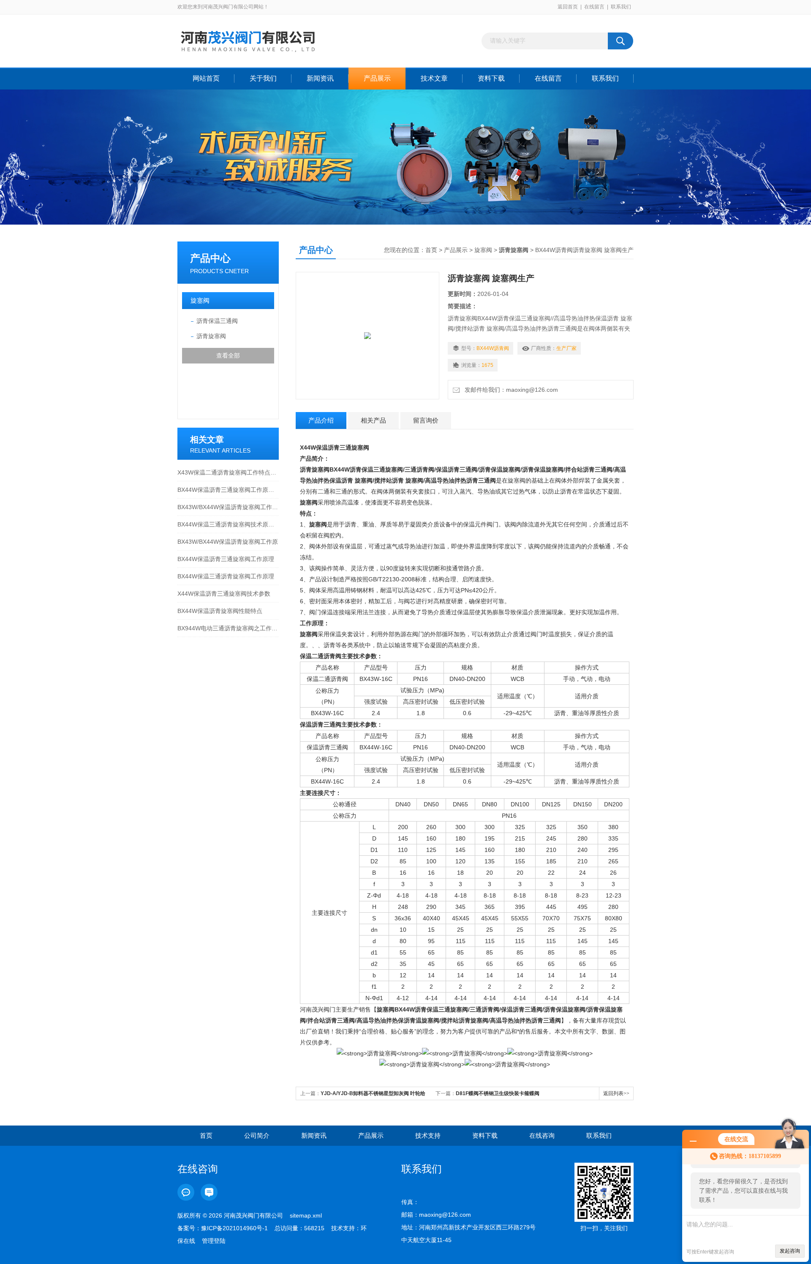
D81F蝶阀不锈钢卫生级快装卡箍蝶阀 (497, 1093)
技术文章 (434, 78)
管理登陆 (214, 1240)
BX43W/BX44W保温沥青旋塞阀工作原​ (227, 541)
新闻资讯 (320, 78)
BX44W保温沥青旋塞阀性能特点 (219, 611)
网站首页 (206, 78)
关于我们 (263, 78)
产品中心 (210, 258)
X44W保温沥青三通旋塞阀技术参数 (223, 593)
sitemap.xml (306, 1215)
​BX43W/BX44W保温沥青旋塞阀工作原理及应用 (228, 507)
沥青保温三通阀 (217, 320)
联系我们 (621, 7)
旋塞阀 (200, 300)
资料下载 (491, 78)
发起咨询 (790, 1251)
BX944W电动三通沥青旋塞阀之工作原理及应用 (228, 628)
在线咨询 (542, 1135)
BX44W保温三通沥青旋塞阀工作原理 (225, 576)
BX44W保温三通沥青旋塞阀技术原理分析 (228, 524)
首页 (431, 250)
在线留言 (594, 7)
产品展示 (377, 78)
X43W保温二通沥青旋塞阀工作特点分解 (228, 472)
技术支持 (428, 1135)
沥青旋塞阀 (211, 336)
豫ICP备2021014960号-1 (234, 1228)
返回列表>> (616, 1093)
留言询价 (425, 420)
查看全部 (228, 355)
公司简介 (256, 1135)
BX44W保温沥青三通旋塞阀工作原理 (225, 559)
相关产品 (373, 420)
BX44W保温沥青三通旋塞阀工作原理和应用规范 (228, 489)
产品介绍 (321, 420)
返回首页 (568, 7)
